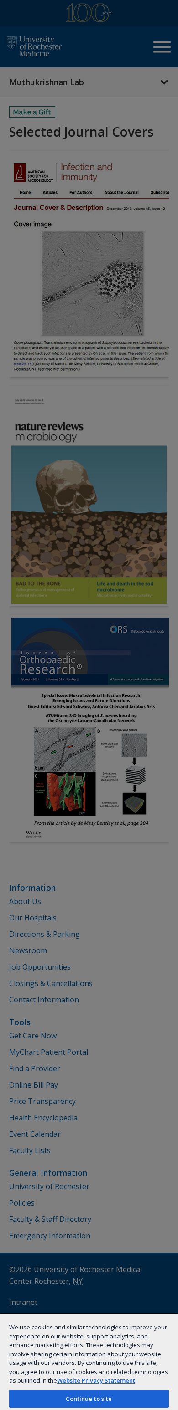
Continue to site (89, 1399)
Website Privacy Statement (96, 1380)
